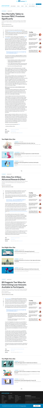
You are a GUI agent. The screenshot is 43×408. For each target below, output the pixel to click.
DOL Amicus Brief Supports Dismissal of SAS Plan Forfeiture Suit (26, 269)
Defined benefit (17, 129)
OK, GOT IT (37, 405)
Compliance (3, 174)
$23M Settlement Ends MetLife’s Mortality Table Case (24, 143)
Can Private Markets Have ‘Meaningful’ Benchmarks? (24, 251)
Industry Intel (20, 132)
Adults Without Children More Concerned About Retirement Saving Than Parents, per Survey (33, 51)
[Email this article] (3, 30)
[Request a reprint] (3, 35)
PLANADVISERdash (11, 397)
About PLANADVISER (18, 396)
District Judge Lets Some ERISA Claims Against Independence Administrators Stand (33, 43)
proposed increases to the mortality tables (15, 31)
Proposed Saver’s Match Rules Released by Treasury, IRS (25, 380)
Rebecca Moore (8, 292)
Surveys (3, 397)
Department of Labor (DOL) (14, 237)
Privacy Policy (23, 405)
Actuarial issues (13, 129)
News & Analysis (4, 396)
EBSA (18, 237)
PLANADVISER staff (8, 24)
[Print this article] (3, 37)
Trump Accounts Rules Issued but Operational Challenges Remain (33, 47)
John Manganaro (13, 239)
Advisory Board (17, 397)
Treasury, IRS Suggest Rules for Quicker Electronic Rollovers (25, 362)
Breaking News (10, 396)
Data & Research (17, 152)
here (19, 124)
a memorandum (8, 298)
